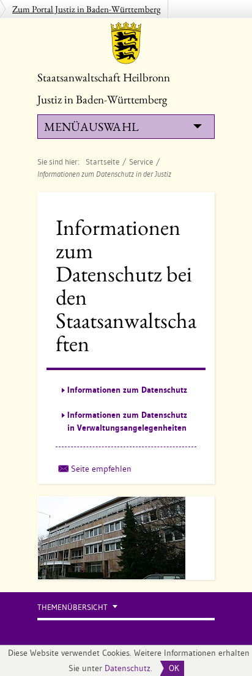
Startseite (102, 161)
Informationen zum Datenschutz (127, 389)
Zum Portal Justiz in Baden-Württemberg (86, 9)
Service (141, 161)
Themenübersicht (72, 607)
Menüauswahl (91, 127)
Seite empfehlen (101, 468)
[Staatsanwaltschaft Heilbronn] (126, 42)
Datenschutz (127, 668)
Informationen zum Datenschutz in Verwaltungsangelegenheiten (127, 421)
